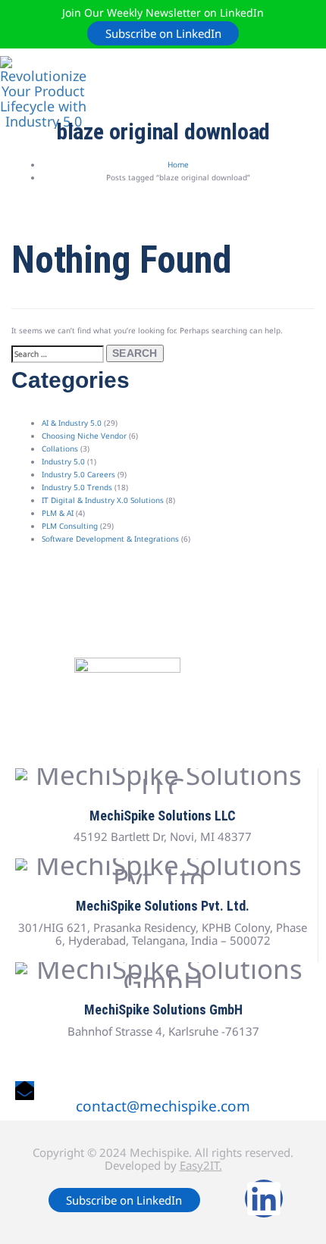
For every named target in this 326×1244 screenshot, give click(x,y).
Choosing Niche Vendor (84, 435)
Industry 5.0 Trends (77, 487)
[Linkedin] (264, 1198)
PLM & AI (58, 513)
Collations (60, 448)
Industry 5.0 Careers (78, 474)
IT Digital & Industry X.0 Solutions (103, 500)
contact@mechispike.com (163, 1106)
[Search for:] (57, 354)
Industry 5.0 (63, 461)
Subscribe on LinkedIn (163, 33)
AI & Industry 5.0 (72, 422)
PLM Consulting (70, 525)
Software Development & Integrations (110, 538)
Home (178, 164)
